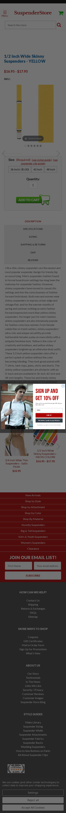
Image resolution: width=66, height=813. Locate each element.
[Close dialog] (63, 385)
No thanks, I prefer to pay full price (49, 420)
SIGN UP (49, 415)
